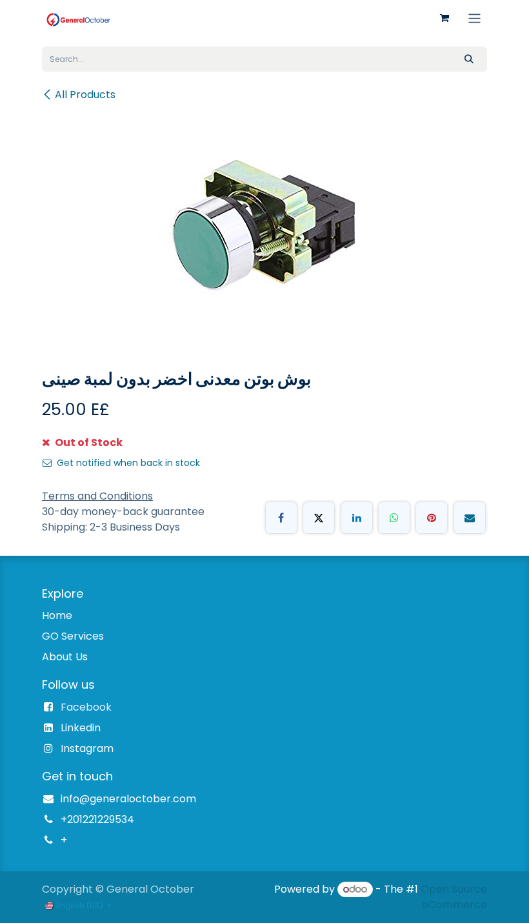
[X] (318, 517)
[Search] (469, 59)
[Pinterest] (431, 517)
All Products (85, 94)
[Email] (469, 517)
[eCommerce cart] (444, 18)
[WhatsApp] (394, 517)
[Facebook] (281, 517)
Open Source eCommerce (454, 897)
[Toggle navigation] (474, 17)
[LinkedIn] (356, 517)
